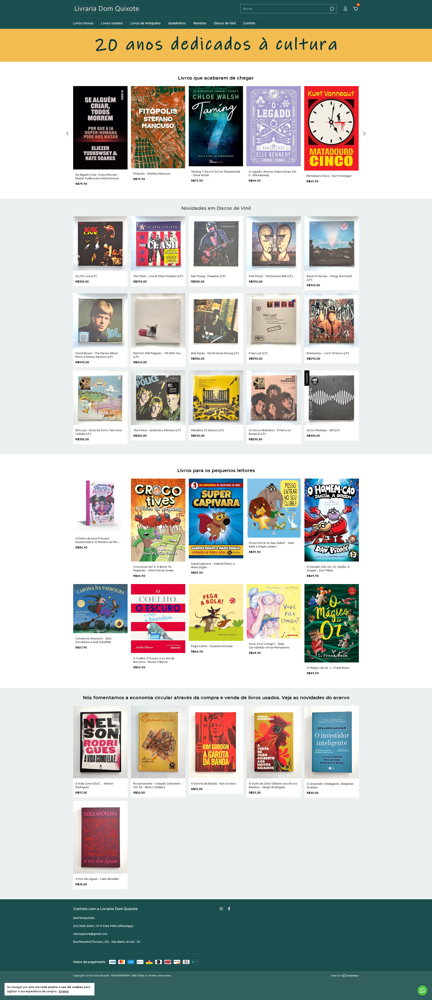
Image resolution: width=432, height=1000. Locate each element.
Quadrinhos (177, 23)
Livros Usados (112, 23)
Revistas (199, 23)
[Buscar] (332, 8)
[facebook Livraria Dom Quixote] (229, 909)
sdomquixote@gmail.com (90, 934)
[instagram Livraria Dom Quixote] (221, 909)
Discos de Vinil (225, 23)
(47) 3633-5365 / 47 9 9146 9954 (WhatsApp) (103, 926)
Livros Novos (83, 23)
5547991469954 (83, 918)
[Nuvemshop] (345, 976)
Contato (249, 23)
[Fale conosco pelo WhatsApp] (422, 990)
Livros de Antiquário (145, 23)
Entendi (64, 991)
